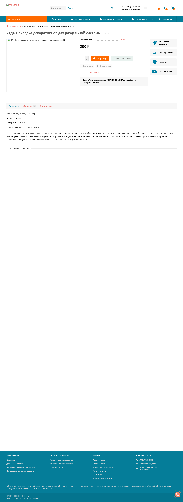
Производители (57, 467)
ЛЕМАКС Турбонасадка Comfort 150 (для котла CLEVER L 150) (36, 245)
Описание (13, 106)
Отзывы (29, 106)
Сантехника (98, 474)
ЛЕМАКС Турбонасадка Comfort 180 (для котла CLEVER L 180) (36, 186)
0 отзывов (94, 72)
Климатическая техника (103, 467)
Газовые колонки (100, 460)
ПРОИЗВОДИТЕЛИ (82, 19)
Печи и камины (100, 471)
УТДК (123, 40)
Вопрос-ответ (47, 106)
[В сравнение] (174, 161)
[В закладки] (174, 156)
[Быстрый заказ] (35, 205)
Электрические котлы (102, 478)
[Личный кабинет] (153, 8)
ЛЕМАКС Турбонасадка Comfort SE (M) (25, 422)
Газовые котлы (99, 463)
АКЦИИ (58, 19)
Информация (12, 455)
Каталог (96, 455)
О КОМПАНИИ (141, 19)
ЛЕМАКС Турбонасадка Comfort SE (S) (24, 363)
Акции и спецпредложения (61, 460)
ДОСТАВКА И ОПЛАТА (112, 19)
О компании (11, 460)
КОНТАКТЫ (167, 19)
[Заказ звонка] (177, 494)
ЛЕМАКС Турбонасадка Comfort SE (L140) (26, 304)
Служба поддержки (59, 455)
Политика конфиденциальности (20, 467)
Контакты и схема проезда (61, 463)
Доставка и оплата (14, 463)
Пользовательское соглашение (20, 471)
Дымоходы (16, 26)
